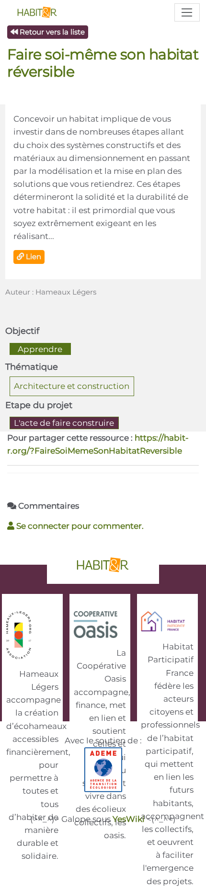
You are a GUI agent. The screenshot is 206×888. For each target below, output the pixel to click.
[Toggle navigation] (187, 12)
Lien (32, 256)
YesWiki (129, 819)
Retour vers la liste (51, 31)
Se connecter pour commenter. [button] (79, 526)
